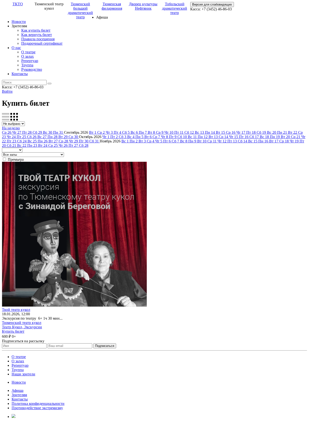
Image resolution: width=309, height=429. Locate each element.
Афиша (17, 390)
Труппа (27, 65)
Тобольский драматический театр (174, 8)
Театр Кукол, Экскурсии (22, 327)
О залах (27, 56)
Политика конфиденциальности (38, 403)
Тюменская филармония (112, 6)
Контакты (20, 74)
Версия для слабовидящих (212, 4)
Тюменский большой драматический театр (80, 10)
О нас (16, 48)
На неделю (11, 128)
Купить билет (13, 331)
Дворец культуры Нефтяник (143, 6)
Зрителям (19, 395)
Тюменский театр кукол (21, 323)
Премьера (16, 159)
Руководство (31, 69)
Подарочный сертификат (42, 43)
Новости (19, 22)
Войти (7, 91)
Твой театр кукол (16, 310)
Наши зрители (23, 374)
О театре (28, 52)
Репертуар (29, 61)
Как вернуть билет (36, 35)
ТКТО (18, 4)
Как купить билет (35, 30)
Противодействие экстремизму (37, 408)
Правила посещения (38, 39)
